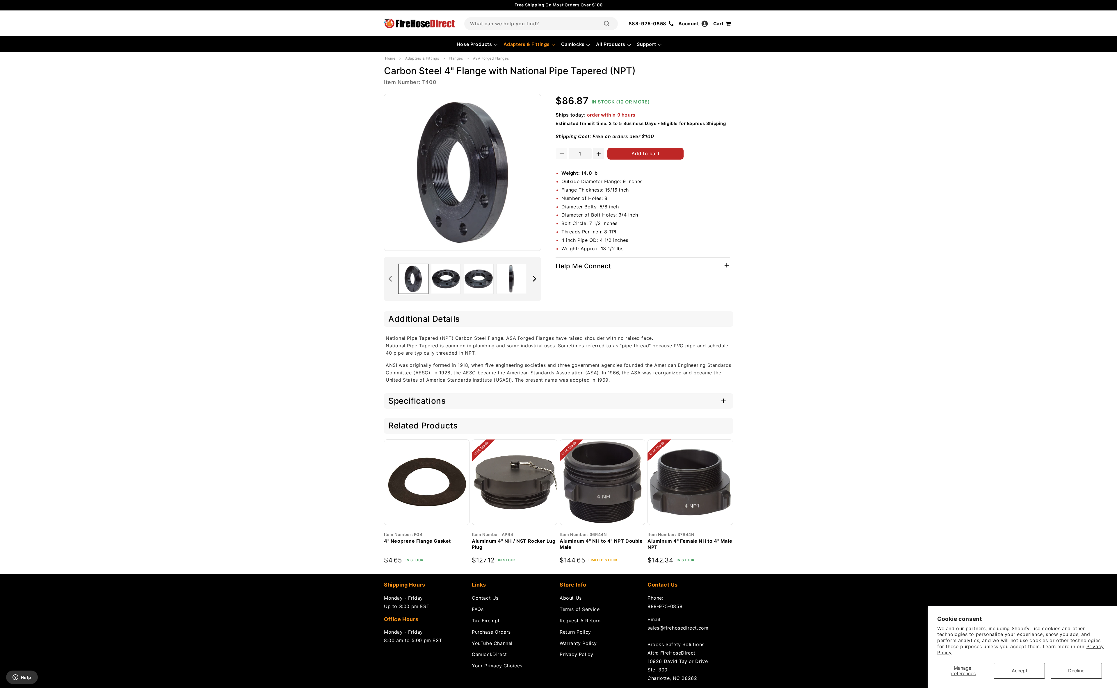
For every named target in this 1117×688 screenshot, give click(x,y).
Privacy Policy (576, 654)
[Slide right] (534, 278)
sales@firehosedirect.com (678, 628)
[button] (476, 44)
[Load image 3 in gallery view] (479, 279)
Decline (1076, 670)
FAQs (477, 609)
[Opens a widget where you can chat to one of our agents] (22, 678)
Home (390, 58)
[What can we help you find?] (606, 23)
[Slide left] (390, 278)
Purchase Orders (491, 632)
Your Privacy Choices (497, 666)
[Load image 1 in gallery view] (413, 279)
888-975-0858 (665, 606)
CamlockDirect (489, 654)
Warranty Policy (578, 643)
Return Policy (575, 632)
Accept (1019, 670)
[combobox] (541, 23)
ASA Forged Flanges (491, 58)
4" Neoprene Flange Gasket (417, 541)
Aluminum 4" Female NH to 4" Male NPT (690, 544)
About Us (571, 598)
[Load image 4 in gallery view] (512, 279)
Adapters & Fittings (422, 58)
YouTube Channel (492, 643)
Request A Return (580, 620)
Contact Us (485, 598)
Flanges (456, 58)
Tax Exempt (486, 620)
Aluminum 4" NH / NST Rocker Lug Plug (514, 544)
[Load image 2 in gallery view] (446, 279)
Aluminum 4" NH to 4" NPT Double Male (601, 544)
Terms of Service (580, 609)
